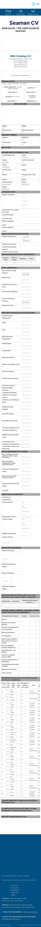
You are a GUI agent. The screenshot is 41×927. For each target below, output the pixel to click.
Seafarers (14, 885)
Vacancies (14, 888)
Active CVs (8, 12)
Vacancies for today (33, 12)
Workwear (14, 892)
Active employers (20, 12)
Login (13, 895)
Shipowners (15, 890)
